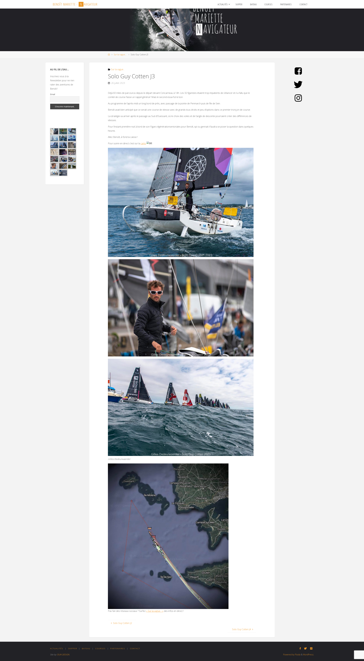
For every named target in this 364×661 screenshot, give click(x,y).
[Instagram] (311, 648)
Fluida (297, 654)
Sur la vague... (120, 54)
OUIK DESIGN (63, 654)
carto (143, 143)
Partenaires (117, 648)
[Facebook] (300, 648)
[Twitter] (305, 648)
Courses (100, 648)
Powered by (288, 654)
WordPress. (308, 654)
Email (52, 94)
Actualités (56, 648)
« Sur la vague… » (154, 611)
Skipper (72, 648)
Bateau (86, 648)
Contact (135, 648)
